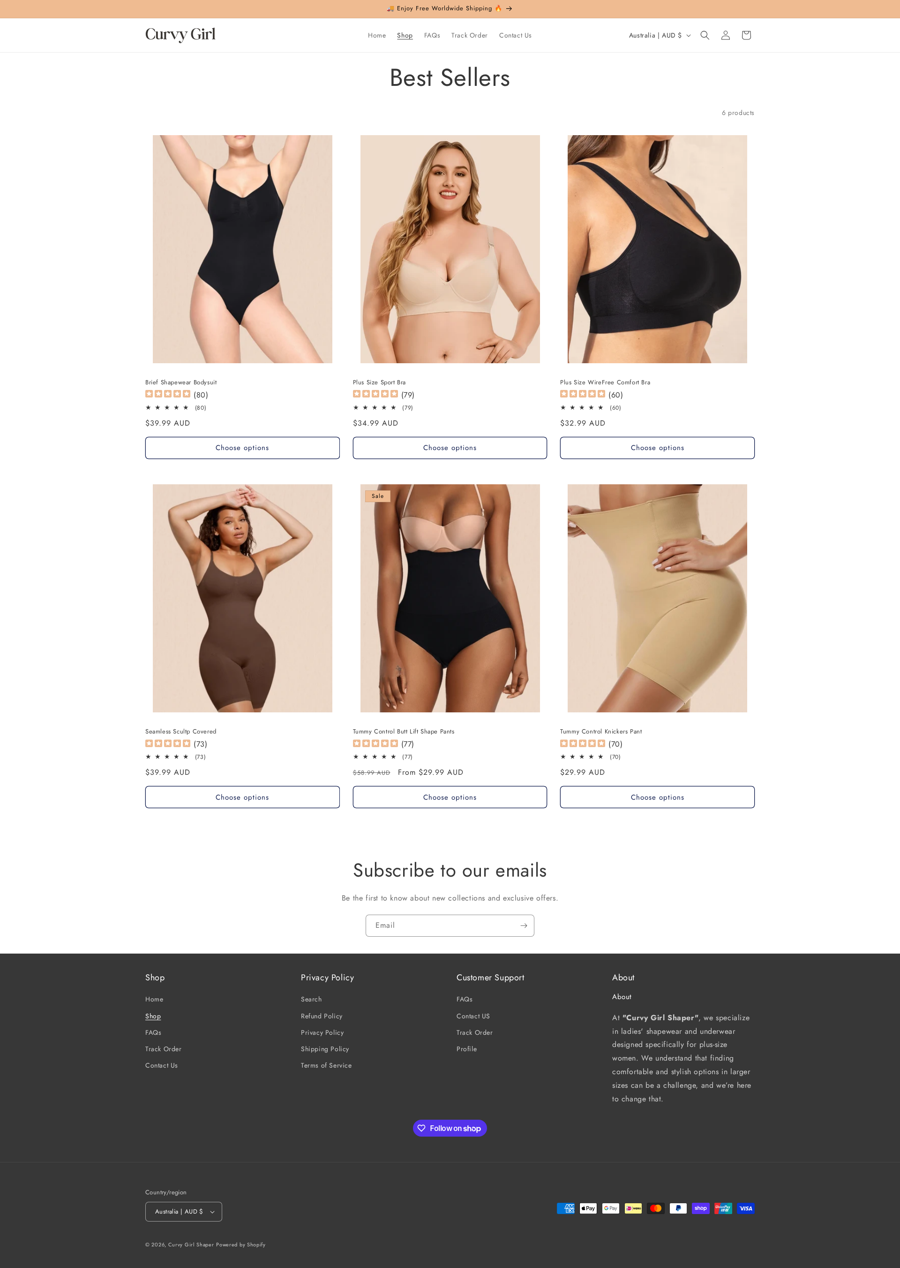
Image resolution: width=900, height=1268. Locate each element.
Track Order (163, 1049)
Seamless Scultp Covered (181, 732)
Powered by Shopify (241, 1244)
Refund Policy (322, 1016)
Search (311, 999)
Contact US (473, 1016)
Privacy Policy (322, 1032)
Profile (467, 1049)
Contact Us (161, 1065)
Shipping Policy (325, 1049)
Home (154, 999)
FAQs (153, 1032)
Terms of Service (326, 1065)
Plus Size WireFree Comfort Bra (605, 383)
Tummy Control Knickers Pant (601, 732)
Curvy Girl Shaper (191, 1244)
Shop (153, 1016)
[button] (705, 35)
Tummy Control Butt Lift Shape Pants (404, 732)
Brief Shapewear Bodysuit (181, 383)
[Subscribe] (523, 926)
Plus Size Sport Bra (379, 383)
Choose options (242, 448)
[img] (167, 395)
